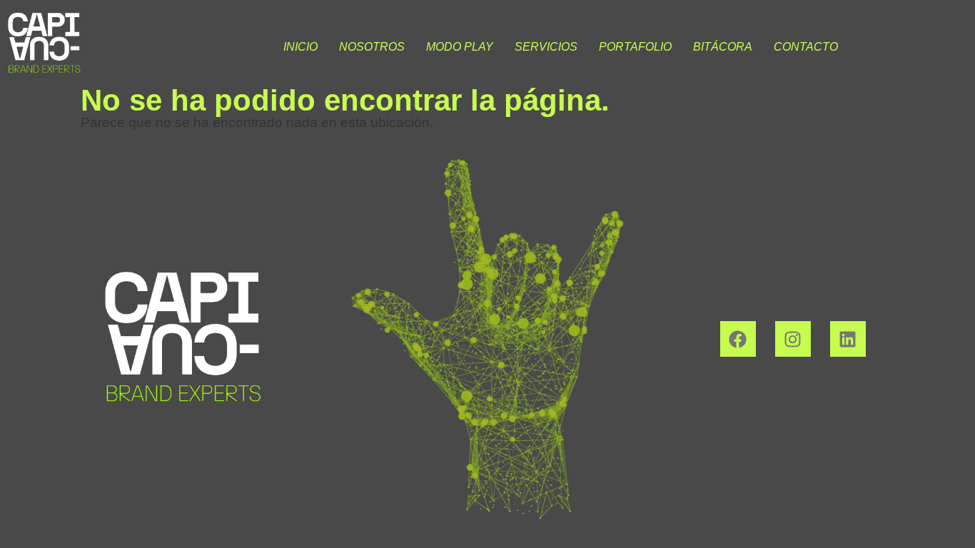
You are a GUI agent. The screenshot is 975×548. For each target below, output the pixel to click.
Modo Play (459, 47)
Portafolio (635, 47)
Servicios (546, 47)
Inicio (300, 47)
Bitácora (722, 47)
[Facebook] (738, 339)
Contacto (806, 47)
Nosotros (372, 47)
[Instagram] (793, 339)
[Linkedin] (848, 339)
